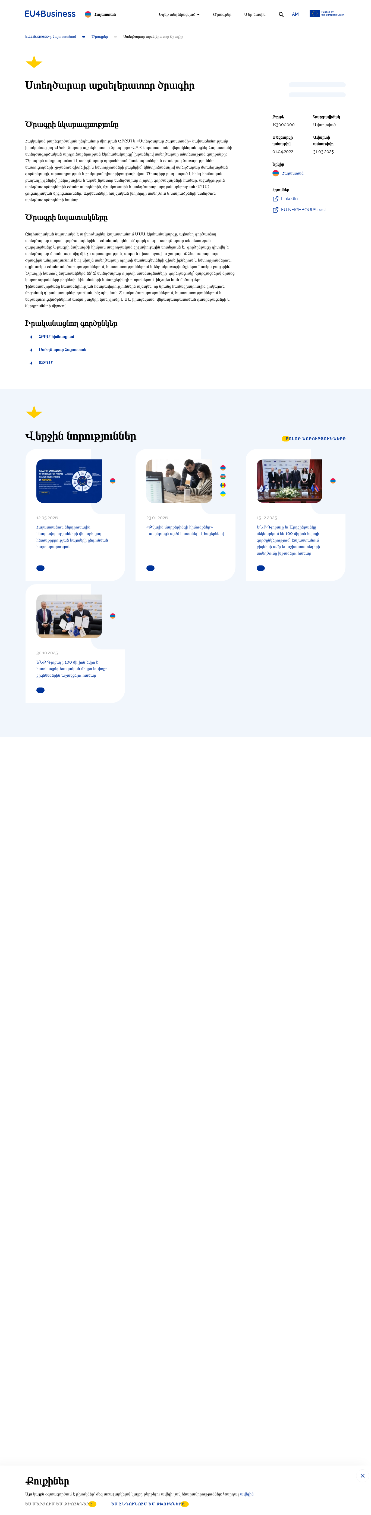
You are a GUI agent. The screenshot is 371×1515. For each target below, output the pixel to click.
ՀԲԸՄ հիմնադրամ (56, 336)
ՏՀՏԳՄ (46, 362)
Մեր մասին (255, 14)
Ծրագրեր (222, 14)
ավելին (247, 1494)
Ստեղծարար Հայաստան (62, 349)
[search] (281, 14)
